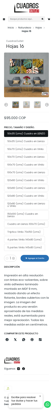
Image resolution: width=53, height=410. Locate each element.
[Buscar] (42, 19)
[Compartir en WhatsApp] (24, 340)
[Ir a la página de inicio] (26, 8)
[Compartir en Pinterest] (32, 340)
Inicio (11, 28)
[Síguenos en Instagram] (18, 368)
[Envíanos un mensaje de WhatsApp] (47, 404)
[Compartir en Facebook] (7, 340)
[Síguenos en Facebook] (23, 368)
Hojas (38, 28)
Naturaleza (24, 28)
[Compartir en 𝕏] (15, 340)
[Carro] (49, 19)
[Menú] (4, 19)
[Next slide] (47, 104)
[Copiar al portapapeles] (40, 340)
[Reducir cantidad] (7, 258)
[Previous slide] (6, 104)
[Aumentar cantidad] (13, 258)
